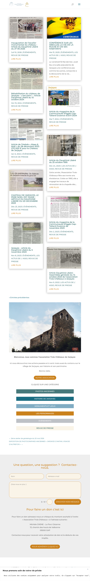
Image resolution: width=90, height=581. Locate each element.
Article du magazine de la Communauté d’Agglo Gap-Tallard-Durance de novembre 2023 (62, 225)
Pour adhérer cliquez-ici (45, 547)
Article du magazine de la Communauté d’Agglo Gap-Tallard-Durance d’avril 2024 (63, 113)
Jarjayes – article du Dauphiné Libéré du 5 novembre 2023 (22, 250)
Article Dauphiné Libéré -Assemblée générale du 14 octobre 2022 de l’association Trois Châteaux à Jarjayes (63, 276)
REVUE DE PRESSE (19, 55)
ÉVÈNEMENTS (29, 52)
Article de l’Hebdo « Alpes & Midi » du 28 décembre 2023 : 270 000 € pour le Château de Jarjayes (25, 147)
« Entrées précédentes (19, 297)
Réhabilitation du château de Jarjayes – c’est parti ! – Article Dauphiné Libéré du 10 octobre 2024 (25, 96)
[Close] (87, 569)
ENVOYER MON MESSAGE (67, 502)
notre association (45, 378)
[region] (45, 574)
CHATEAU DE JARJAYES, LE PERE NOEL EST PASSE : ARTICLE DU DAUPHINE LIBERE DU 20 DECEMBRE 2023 (25, 199)
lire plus (16, 59)
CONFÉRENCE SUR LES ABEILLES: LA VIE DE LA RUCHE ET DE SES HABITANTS (61, 46)
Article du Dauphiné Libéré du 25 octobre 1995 (62, 161)
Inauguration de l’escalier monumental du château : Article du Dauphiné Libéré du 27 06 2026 (24, 46)
